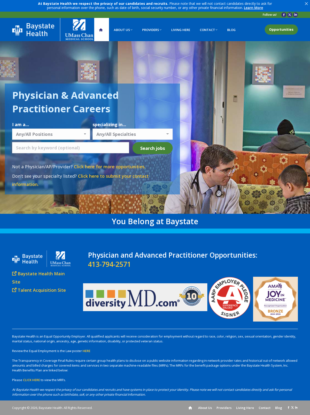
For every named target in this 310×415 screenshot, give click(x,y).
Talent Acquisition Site (41, 290)
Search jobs (152, 148)
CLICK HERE (31, 380)
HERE (86, 351)
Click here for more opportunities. (110, 166)
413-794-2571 (109, 264)
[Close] (306, 3)
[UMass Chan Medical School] (83, 29)
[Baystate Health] (39, 29)
